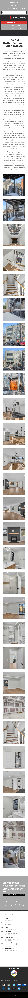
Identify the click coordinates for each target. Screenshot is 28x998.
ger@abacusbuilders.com (11, 950)
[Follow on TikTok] (8, 9)
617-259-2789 (8, 946)
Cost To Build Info (14, 28)
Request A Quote (14, 22)
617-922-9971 (8, 924)
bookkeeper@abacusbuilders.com (13, 944)
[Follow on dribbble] (11, 9)
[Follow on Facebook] (3, 9)
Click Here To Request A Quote (14, 894)
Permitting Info (14, 25)
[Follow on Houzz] (25, 9)
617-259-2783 (8, 940)
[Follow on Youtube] (14, 9)
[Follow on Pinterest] (22, 9)
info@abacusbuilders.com (11, 933)
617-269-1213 (8, 920)
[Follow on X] (6, 9)
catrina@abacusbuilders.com (12, 939)
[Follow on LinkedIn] (17, 9)
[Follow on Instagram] (19, 9)
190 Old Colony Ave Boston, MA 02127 (9, 915)
